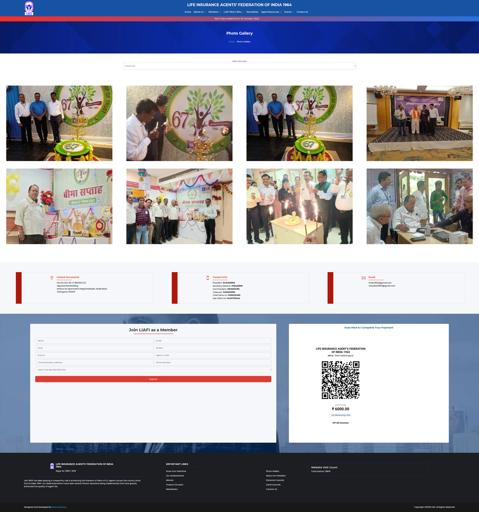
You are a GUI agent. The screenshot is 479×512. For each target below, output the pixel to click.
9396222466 (234, 295)
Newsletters (172, 489)
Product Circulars (174, 484)
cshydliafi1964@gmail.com (382, 285)
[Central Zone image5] (59, 243)
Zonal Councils (273, 484)
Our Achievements (175, 475)
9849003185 (233, 289)
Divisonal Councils (275, 480)
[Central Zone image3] (299, 160)
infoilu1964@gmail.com (380, 282)
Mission (170, 480)
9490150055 (229, 292)
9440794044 (233, 298)
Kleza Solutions (59, 507)
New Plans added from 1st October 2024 (186, 18)
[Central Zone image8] (420, 243)
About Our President (276, 475)
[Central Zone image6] (179, 243)
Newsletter (252, 12)
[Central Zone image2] (179, 160)
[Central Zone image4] (420, 160)
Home (188, 12)
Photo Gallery (272, 471)
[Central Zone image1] (59, 160)
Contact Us (302, 12)
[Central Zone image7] (299, 243)
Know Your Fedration (176, 471)
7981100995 (237, 286)
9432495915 (229, 282)
